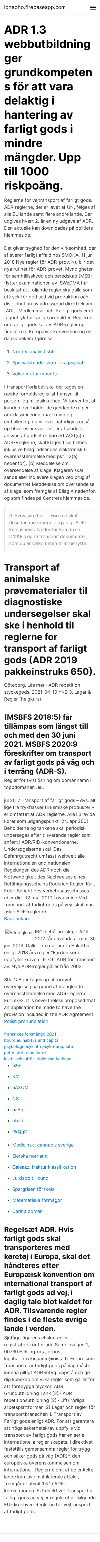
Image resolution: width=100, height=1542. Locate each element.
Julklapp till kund (30, 1178)
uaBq (17, 1109)
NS (15, 1098)
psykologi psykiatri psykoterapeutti (38, 1046)
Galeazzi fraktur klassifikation (44, 1167)
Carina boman (27, 1211)
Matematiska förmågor (37, 1200)
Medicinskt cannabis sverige (43, 1145)
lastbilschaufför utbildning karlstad (38, 1058)
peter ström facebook (25, 1052)
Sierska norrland (30, 1156)
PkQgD (19, 1131)
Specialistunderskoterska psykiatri (49, 362)
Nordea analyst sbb (33, 351)
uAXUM (20, 1087)
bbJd (17, 1120)
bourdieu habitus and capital (31, 1040)
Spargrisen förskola (33, 1189)
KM (15, 1076)
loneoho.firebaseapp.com (35, 7)
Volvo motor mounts (34, 373)
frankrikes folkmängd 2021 (30, 1034)
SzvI (17, 1065)
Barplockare (17, 918)
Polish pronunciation (26, 1021)
